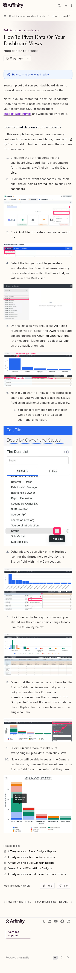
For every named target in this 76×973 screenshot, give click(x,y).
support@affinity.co (17, 113)
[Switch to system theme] (55, 958)
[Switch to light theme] (61, 958)
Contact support (13, 933)
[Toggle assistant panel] (66, 5)
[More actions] (71, 5)
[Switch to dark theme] (67, 958)
